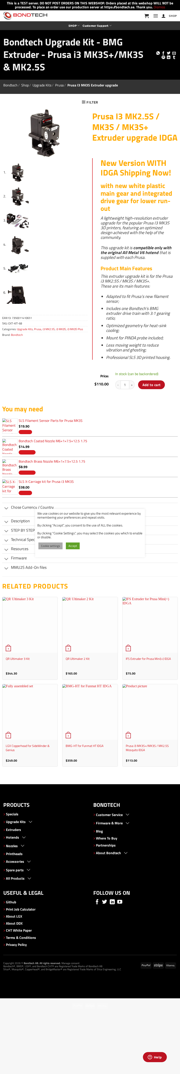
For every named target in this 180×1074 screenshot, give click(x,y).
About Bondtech (108, 853)
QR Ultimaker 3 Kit (18, 659)
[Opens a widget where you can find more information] (155, 1057)
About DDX (14, 923)
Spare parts (15, 870)
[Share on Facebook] (163, 53)
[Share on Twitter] (168, 53)
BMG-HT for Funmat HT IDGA (84, 746)
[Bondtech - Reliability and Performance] (25, 16)
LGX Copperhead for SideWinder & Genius (28, 748)
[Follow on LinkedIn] (112, 902)
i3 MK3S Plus (75, 329)
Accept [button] (72, 546)
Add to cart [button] (25, 432)
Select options (27, 452)
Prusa (59, 85)
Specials (12, 814)
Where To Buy (106, 838)
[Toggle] (6, 509)
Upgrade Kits (41, 85)
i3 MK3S (61, 329)
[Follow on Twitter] (104, 902)
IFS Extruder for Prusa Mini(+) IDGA (148, 659)
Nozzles (12, 845)
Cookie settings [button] (50, 546)
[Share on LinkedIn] (168, 57)
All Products (15, 878)
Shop (25, 85)
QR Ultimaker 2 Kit (78, 659)
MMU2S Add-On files (29, 567)
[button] (146, 16)
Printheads (14, 853)
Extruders (13, 829)
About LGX (14, 916)
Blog (99, 831)
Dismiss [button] (159, 7)
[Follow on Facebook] (97, 902)
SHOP (173, 16)
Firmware (19, 558)
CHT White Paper (19, 930)
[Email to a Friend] (174, 53)
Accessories (15, 861)
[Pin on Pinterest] (163, 57)
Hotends (12, 837)
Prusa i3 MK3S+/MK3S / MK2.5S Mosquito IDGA (147, 748)
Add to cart (151, 384)
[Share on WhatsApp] (158, 53)
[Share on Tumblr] (174, 57)
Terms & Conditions (21, 937)
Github (11, 902)
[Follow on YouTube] (119, 902)
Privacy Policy (16, 944)
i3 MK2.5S (49, 329)
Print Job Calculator (21, 909)
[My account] (163, 16)
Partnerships (106, 845)
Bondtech (10, 85)
